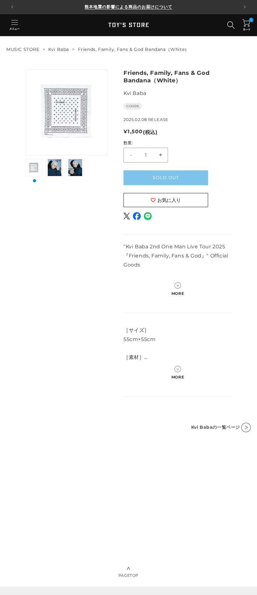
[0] (246, 25)
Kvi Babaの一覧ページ (215, 427)
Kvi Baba (58, 49)
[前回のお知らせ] (12, 7)
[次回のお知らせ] (245, 7)
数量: (128, 142)
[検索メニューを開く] (231, 25)
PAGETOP (128, 575)
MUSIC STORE (22, 49)
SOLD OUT (166, 177)
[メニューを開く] (14, 25)
